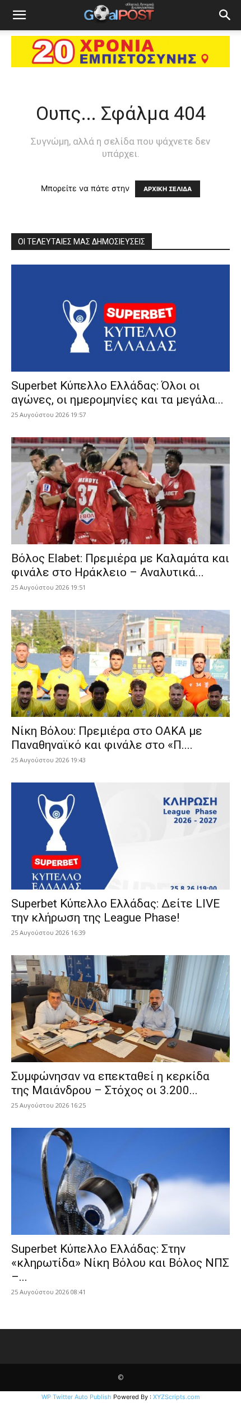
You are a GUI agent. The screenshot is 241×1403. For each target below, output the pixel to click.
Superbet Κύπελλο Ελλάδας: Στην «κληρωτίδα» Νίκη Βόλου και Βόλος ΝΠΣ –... (120, 1263)
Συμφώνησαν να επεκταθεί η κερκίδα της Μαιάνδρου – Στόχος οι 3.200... (110, 1083)
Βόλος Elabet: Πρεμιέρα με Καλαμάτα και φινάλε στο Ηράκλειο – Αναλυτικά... (120, 565)
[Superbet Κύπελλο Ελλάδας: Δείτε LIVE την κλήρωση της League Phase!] (120, 836)
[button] (19, 15)
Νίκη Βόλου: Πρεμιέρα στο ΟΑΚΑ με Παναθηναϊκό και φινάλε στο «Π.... (106, 738)
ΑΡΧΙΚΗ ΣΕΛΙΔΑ (167, 189)
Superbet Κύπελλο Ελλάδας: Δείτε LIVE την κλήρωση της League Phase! (115, 910)
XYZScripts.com (176, 1397)
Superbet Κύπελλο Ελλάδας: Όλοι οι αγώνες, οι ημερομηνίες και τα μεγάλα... (117, 392)
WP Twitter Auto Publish (76, 1397)
